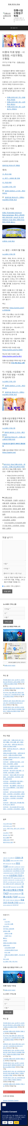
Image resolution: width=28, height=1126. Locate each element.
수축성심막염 (7, 509)
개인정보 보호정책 (8, 929)
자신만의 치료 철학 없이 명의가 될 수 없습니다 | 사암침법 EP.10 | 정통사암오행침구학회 (13, 694)
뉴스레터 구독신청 (8, 254)
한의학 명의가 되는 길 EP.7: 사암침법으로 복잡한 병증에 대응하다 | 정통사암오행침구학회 (13, 1065)
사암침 (17, 873)
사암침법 (15, 875)
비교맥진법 (17, 866)
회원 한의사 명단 (8, 842)
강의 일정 (6, 926)
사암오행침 (9, 869)
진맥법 (12, 900)
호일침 (21, 902)
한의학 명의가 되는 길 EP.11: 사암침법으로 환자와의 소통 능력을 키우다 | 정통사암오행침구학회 (13, 682)
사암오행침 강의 (18, 869)
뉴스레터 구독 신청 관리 (10, 961)
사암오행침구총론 (9, 948)
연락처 (5, 940)
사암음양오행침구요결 (8, 873)
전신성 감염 (15, 511)
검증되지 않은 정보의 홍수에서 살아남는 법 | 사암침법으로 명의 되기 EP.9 (13, 703)
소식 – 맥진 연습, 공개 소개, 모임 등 (13, 828)
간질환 (15, 500)
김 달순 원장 (6, 744)
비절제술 (13, 503)
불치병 (11, 866)
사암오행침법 (7, 871)
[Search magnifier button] (23, 725)
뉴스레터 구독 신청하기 (11, 586)
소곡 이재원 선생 (12, 882)
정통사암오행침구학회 (18, 13)
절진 (19, 887)
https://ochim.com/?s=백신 (12, 356)
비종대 (4, 506)
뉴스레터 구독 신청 (9, 187)
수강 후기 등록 (8, 924)
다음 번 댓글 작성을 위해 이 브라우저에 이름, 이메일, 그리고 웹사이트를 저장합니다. (15, 579)
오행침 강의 (10, 884)
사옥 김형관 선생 (19, 880)
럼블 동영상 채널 (14, 4)
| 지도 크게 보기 (21, 662)
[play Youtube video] (14, 231)
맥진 (13, 863)
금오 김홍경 (11, 857)
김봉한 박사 (7, 936)
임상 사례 (7, 952)
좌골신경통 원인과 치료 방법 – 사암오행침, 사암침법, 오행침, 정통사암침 (13, 777)
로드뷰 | (10, 662)
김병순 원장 (6, 740)
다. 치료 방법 (7, 182)
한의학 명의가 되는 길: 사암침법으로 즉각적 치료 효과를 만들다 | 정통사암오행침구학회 (14, 1073)
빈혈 (9, 506)
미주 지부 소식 (7, 826)
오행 (18, 882)
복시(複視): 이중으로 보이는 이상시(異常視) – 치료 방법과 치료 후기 (13, 787)
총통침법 (17, 900)
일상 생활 (6, 837)
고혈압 (5, 857)
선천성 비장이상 (17, 506)
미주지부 (5, 762)
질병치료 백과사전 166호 (11, 165)
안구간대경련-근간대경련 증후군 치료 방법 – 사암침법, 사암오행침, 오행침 (14, 525)
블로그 (5, 938)
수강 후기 (6, 833)
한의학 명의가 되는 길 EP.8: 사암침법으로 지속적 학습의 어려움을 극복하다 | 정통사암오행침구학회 (13, 709)
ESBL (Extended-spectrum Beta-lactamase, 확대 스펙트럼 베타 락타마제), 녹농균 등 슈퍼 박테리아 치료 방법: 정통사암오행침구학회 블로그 (13, 217)
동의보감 (8, 863)
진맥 (7, 900)
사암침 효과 (11, 880)
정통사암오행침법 (15, 894)
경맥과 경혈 (6, 931)
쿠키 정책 (6, 959)
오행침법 (17, 883)
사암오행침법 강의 (19, 871)
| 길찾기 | (15, 662)
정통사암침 (8, 498)
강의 (4, 919)
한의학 (13, 902)
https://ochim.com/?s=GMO (12, 350)
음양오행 (14, 887)
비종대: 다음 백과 (8, 241)
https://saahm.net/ (9, 452)
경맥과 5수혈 (8, 933)
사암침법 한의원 (17, 878)
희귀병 (16, 905)
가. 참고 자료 (7, 174)
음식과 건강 (6, 835)
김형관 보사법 (14, 860)
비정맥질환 (21, 503)
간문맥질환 (8, 500)
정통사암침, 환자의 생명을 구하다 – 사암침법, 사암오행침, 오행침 (13, 798)
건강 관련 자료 (7, 824)
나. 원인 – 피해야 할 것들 (11, 178)
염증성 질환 (17, 509)
